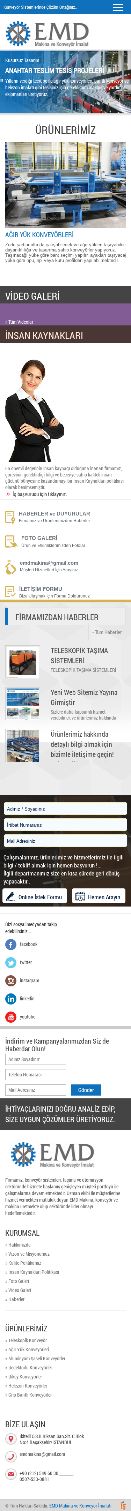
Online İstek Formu (40, 897)
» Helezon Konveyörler (26, 1385)
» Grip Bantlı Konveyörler (28, 1394)
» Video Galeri (18, 1290)
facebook (28, 944)
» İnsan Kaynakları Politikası (32, 1272)
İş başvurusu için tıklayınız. (40, 493)
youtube (27, 1016)
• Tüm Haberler (107, 632)
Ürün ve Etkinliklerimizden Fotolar (53, 545)
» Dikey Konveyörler (23, 1376)
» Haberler (14, 1299)
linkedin (27, 998)
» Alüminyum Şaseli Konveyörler (35, 1358)
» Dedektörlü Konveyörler (28, 1367)
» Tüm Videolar (19, 321)
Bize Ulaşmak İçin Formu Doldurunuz (54, 596)
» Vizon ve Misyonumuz (27, 1253)
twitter (26, 962)
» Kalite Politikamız (23, 1263)
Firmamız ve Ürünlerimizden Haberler (54, 520)
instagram (29, 980)
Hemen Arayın (104, 897)
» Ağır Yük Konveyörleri (27, 1349)
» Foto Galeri (17, 1281)
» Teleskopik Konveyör (26, 1340)
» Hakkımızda (18, 1244)
